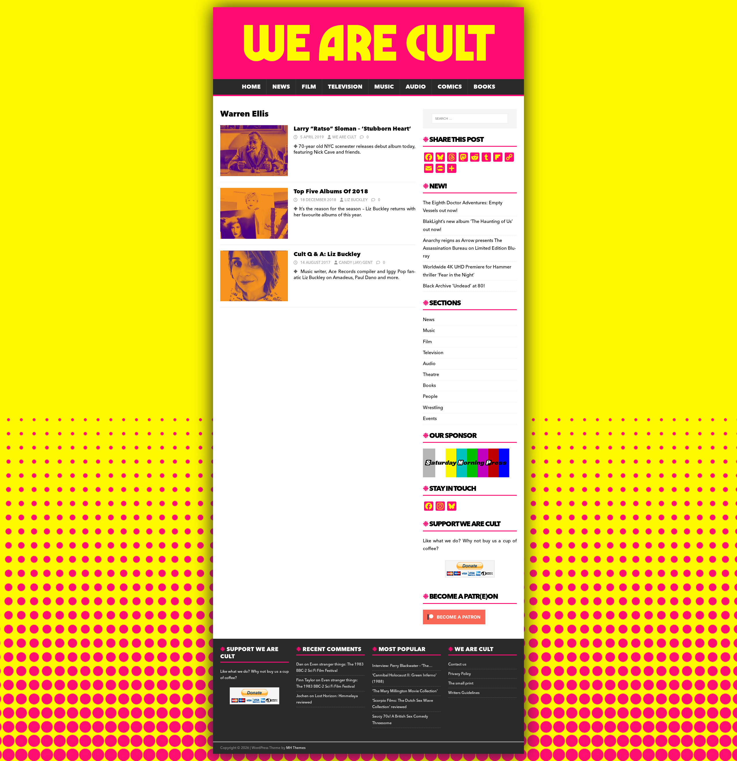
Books (484, 87)
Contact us (457, 664)
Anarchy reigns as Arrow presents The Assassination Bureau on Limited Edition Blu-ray (469, 248)
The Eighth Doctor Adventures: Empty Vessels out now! (462, 207)
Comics (450, 87)
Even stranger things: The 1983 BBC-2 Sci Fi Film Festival (330, 667)
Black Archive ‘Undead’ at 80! (454, 286)
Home (251, 87)
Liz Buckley (356, 200)
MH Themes (295, 748)
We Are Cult (344, 137)
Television (345, 87)
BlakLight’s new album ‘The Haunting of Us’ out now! (468, 225)
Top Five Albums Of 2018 (331, 192)
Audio (416, 87)
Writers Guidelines (464, 693)
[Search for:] (470, 118)
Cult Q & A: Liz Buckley (327, 254)
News (281, 87)
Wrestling (433, 408)
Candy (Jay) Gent (356, 263)
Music (384, 87)
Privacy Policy (459, 674)
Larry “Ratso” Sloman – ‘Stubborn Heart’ (352, 129)
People (430, 396)
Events (430, 419)
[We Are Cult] (368, 75)
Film (309, 87)
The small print (460, 683)
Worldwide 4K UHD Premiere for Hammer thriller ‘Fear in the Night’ (467, 271)
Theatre (431, 375)
